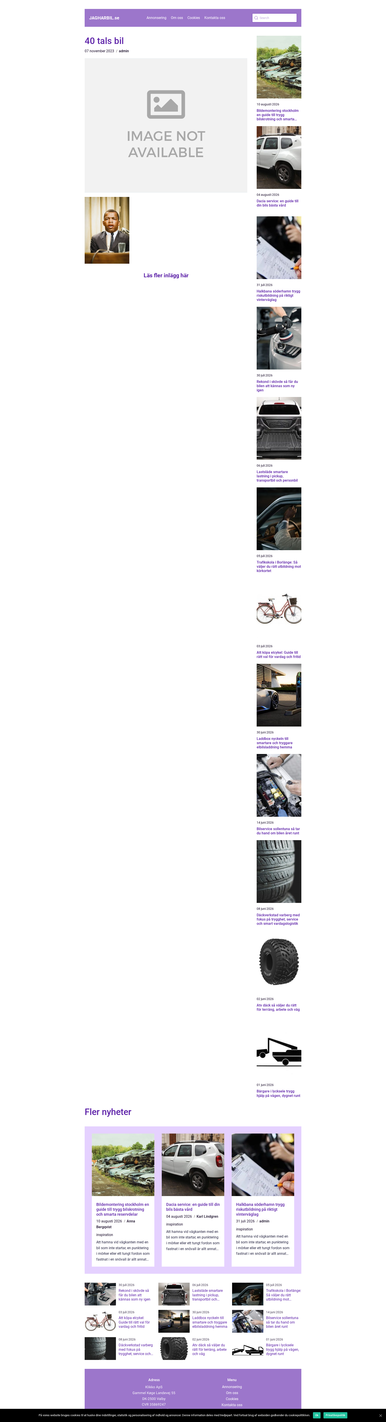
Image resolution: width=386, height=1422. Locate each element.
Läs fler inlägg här (166, 275)
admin (124, 51)
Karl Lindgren (207, 1216)
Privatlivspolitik (335, 1415)
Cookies (193, 18)
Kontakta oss (214, 18)
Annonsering (156, 18)
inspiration (104, 1235)
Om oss (177, 18)
